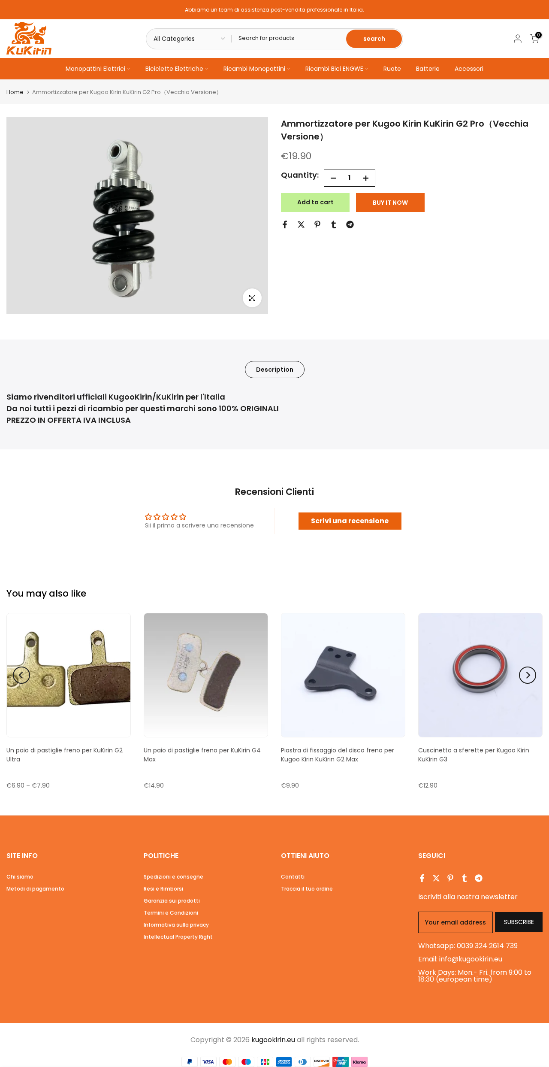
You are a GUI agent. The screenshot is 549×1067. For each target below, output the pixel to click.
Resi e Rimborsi (163, 888)
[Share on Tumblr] (334, 224)
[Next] (527, 675)
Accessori (469, 68)
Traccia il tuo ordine (307, 888)
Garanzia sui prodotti (172, 900)
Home (15, 92)
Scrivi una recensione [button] (350, 521)
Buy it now (390, 202)
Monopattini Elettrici (95, 68)
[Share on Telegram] (350, 224)
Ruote (392, 68)
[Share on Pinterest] (317, 224)
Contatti (293, 876)
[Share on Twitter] (301, 224)
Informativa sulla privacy (176, 924)
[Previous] (21, 675)
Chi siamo (19, 876)
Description (274, 369)
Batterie (428, 68)
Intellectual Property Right (178, 936)
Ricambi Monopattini (254, 68)
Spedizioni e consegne (173, 876)
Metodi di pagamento (35, 888)
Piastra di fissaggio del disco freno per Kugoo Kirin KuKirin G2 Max (337, 755)
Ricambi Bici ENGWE (334, 68)
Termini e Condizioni (171, 912)
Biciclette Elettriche (174, 68)
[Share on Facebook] (285, 224)
